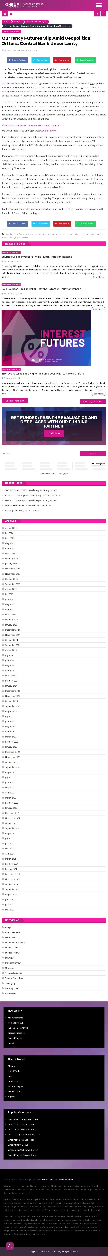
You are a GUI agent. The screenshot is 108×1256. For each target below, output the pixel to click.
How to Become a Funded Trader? (24, 1119)
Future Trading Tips (75, 234)
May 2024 (9, 665)
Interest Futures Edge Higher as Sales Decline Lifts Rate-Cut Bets (43, 373)
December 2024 (12, 629)
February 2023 (11, 741)
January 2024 (11, 685)
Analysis (9, 927)
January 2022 (11, 808)
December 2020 (12, 874)
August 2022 (11, 772)
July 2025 (9, 594)
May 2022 (9, 787)
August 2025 (11, 589)
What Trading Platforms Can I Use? (24, 1134)
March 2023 (10, 736)
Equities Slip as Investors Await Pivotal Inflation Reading (37, 256)
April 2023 (9, 731)
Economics (10, 937)
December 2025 (12, 568)
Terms (45, 1179)
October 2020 (11, 884)
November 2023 (12, 696)
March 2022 (10, 797)
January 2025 (11, 624)
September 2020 (12, 889)
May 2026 (9, 543)
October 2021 (11, 823)
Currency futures (11, 83)
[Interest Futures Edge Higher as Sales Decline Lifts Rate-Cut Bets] (46, 338)
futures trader (8, 237)
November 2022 (12, 757)
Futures (87, 234)
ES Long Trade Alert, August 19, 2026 (22, 510)
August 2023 (11, 711)
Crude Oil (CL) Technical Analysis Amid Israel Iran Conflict (94, 401)
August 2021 (11, 833)
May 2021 (9, 848)
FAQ (10, 1076)
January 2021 (11, 869)
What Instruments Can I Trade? (22, 1139)
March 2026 (10, 553)
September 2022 (12, 767)
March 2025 (10, 614)
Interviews (9, 957)
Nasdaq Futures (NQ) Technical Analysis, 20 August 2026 (31, 500)
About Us (12, 1066)
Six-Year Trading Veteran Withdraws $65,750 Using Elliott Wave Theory (17, 400)
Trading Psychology (14, 978)
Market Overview (13, 963)
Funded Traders (12, 947)
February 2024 (11, 680)
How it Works (14, 1071)
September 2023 (12, 706)
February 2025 (11, 619)
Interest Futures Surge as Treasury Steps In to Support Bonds (33, 495)
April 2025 (9, 609)
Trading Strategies (16, 1033)
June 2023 (9, 721)
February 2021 (11, 864)
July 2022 (9, 777)
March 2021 (10, 858)
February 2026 (11, 558)
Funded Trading (12, 952)
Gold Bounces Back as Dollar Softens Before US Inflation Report (41, 289)
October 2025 (11, 579)
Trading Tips (10, 983)
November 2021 (12, 818)
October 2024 (11, 640)
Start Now (54, 433)
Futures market (97, 234)
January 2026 (11, 563)
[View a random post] (103, 13)
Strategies (9, 968)
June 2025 (9, 599)
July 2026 (9, 533)
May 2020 (9, 909)
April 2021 (9, 853)
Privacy (53, 1179)
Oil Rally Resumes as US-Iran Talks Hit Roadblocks (28, 505)
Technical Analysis (13, 973)
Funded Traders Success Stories (22, 1155)
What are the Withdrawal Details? (23, 1150)
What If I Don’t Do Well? (19, 1144)
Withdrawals (10, 993)
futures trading (21, 237)
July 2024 (9, 655)
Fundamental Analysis (11, 31)
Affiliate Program (15, 1086)
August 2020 (11, 894)
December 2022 (12, 752)
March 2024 (10, 675)
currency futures (37, 234)
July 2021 (9, 838)
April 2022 (9, 792)
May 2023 (9, 726)
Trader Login (14, 1091)
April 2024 (9, 670)
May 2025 (9, 604)
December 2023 (12, 691)
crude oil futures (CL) (20, 234)
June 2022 (9, 782)
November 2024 (12, 635)
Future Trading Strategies (55, 234)
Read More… (98, 277)
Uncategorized (11, 988)
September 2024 (12, 645)
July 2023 (9, 716)
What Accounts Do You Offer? (21, 1124)
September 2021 (12, 828)
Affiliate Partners (66, 1179)
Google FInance (48, 130)
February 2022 (11, 802)
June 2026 (9, 538)
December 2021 (12, 813)
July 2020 (9, 899)
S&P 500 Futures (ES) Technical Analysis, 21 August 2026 (31, 490)
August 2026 (11, 528)
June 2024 (9, 660)
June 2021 (9, 843)
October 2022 (11, 762)
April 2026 (9, 548)
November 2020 (12, 879)
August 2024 (11, 650)
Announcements (12, 932)
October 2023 (11, 701)
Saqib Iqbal (33, 50)
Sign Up (11, 1096)
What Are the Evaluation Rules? (22, 1129)
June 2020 (9, 904)
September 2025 (12, 584)
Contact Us (13, 1081)
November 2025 (12, 574)
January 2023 (11, 746)
